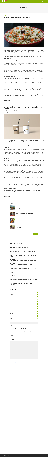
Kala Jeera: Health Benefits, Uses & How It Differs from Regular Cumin (23, 256)
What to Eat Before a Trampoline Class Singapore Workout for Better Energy (23, 274)
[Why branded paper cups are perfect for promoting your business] (22, 126)
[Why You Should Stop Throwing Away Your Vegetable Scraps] (12, 220)
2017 (11, 355)
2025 (11, 341)
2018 (11, 353)
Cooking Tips (24, 299)
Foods (6, 15)
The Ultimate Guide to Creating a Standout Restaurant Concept (23, 260)
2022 (11, 347)
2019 (11, 351)
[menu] (45, 1)
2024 (11, 343)
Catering (24, 294)
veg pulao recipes (7, 51)
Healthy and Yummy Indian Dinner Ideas (17, 17)
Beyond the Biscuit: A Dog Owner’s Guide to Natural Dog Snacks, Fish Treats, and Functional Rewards (23, 269)
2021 (11, 349)
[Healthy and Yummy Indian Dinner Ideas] (24, 35)
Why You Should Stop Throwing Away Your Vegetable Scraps (22, 251)
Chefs (24, 296)
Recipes (24, 311)
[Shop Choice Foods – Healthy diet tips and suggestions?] (5, 1)
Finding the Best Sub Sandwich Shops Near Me (24, 213)
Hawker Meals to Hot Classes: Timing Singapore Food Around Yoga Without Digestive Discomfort (24, 242)
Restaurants (24, 313)
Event (24, 301)
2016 (11, 357)
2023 (11, 345)
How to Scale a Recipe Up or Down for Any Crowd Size (21, 264)
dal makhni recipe (25, 78)
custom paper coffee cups (12, 191)
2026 (12, 323)
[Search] (42, 1)
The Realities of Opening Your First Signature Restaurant (22, 283)
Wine (24, 318)
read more (7, 100)
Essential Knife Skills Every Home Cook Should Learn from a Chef (23, 279)
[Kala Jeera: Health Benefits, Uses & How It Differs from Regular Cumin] (12, 226)
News (24, 308)
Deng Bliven (8, 19)
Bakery (24, 292)
